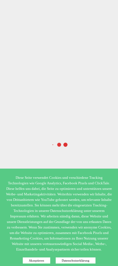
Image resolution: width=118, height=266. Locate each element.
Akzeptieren (36, 260)
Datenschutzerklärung (75, 260)
